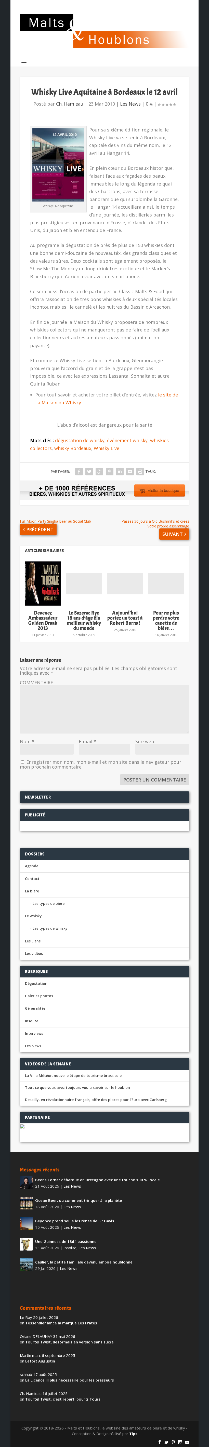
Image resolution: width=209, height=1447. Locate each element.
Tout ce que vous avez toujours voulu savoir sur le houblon (77, 1087)
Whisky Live (106, 448)
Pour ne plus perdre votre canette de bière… (166, 620)
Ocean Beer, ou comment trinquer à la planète (78, 1200)
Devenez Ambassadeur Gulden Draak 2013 (43, 620)
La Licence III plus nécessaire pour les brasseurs (69, 1380)
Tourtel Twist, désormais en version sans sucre (69, 1341)
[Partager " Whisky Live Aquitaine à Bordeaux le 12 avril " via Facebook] (79, 472)
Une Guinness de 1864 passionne (66, 1241)
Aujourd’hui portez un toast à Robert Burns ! (125, 618)
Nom (27, 741)
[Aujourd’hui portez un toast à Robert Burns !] (125, 583)
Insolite (31, 1021)
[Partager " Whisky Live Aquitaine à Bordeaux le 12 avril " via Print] (140, 472)
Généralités (35, 1008)
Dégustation (36, 983)
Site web (144, 741)
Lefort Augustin (40, 1360)
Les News (130, 104)
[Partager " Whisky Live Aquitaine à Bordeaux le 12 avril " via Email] (130, 472)
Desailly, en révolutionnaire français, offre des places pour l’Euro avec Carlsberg (96, 1099)
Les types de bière (48, 903)
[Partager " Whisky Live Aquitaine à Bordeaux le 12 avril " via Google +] (99, 472)
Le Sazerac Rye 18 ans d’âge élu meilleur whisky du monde (84, 620)
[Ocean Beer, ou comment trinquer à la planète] (26, 1203)
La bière (32, 891)
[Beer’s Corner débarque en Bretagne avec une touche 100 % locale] (26, 1182)
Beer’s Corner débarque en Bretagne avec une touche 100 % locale (97, 1179)
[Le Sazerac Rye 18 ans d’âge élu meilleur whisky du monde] (84, 583)
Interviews (34, 1033)
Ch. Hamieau (69, 104)
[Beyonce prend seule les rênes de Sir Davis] (26, 1223)
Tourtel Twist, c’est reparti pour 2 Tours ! (63, 1399)
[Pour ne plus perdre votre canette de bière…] (166, 583)
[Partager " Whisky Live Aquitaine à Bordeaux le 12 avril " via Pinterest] (109, 472)
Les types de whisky (50, 928)
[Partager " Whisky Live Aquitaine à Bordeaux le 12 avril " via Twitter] (89, 472)
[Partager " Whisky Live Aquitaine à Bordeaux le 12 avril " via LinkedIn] (120, 472)
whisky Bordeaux (72, 448)
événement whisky (127, 440)
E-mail (87, 741)
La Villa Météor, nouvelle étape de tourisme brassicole (73, 1075)
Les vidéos (34, 953)
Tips (133, 1433)
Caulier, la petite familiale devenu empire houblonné (84, 1262)
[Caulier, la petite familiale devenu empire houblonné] (26, 1264)
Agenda (31, 865)
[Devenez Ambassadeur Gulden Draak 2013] (43, 583)
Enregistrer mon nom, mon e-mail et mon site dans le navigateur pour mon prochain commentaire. (100, 764)
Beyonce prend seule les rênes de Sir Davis (74, 1220)
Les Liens (33, 941)
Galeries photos (39, 995)
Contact (32, 878)
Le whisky (33, 915)
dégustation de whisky (79, 440)
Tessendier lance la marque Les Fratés (61, 1322)
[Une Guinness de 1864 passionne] (26, 1244)
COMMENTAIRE (36, 682)
